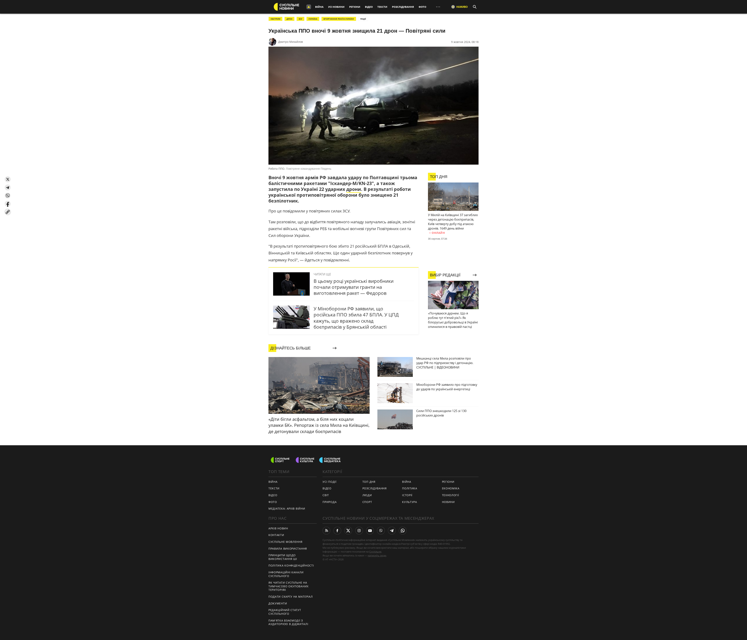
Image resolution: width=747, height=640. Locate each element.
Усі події (329, 482)
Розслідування (403, 7)
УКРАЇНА (313, 18)
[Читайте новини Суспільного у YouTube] (370, 530)
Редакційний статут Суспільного (284, 612)
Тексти (382, 7)
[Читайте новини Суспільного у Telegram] (392, 530)
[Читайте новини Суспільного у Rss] (326, 530)
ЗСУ (300, 18)
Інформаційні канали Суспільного (285, 574)
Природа (330, 502)
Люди (367, 495)
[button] (7, 179)
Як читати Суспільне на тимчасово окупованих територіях (288, 586)
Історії (407, 495)
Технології (450, 495)
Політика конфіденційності (291, 565)
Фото (422, 7)
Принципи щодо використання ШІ (282, 557)
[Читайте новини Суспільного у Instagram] (359, 530)
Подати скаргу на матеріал (290, 596)
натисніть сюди (377, 555)
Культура (409, 502)
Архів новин (278, 528)
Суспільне (375, 551)
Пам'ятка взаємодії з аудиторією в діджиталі (288, 622)
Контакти (276, 535)
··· (438, 6)
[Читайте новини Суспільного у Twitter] (348, 530)
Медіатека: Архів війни (286, 508)
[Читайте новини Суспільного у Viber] (381, 530)
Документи (277, 603)
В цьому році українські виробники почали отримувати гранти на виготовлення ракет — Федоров (354, 287)
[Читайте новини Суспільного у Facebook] (337, 530)
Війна (319, 7)
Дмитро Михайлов (290, 42)
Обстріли (275, 18)
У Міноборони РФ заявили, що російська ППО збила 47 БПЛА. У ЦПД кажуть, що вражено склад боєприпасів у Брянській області (356, 317)
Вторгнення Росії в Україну (339, 18)
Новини (448, 502)
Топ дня (368, 482)
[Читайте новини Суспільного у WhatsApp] (403, 530)
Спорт (367, 502)
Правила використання (287, 548)
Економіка (450, 488)
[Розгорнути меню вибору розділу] (308, 6)
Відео (369, 7)
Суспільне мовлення (285, 542)
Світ (326, 495)
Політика (409, 488)
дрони (353, 189)
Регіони (354, 7)
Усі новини (336, 7)
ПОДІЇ (363, 18)
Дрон (289, 18)
